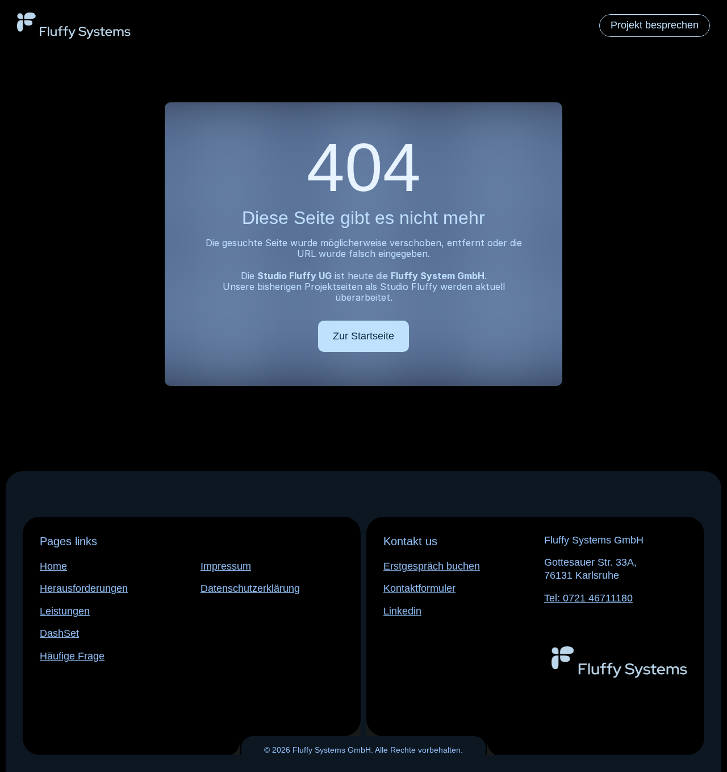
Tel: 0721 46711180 (588, 598)
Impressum (225, 566)
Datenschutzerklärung (250, 588)
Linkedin (402, 611)
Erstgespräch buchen (431, 566)
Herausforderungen (84, 588)
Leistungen (65, 611)
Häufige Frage (72, 656)
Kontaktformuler (419, 588)
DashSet (59, 633)
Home (53, 566)
